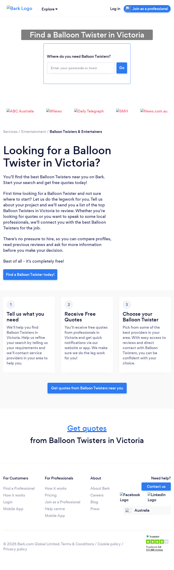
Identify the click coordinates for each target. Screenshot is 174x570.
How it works (14, 495)
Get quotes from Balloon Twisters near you (87, 388)
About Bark (100, 488)
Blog (94, 502)
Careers (97, 495)
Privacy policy (15, 549)
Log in (115, 8)
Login (8, 502)
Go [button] (121, 67)
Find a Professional (19, 488)
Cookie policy (109, 544)
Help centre (55, 508)
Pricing (51, 495)
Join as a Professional (62, 502)
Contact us (156, 486)
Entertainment (33, 131)
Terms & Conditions (77, 544)
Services (10, 131)
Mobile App (13, 508)
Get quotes (87, 428)
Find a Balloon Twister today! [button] (30, 274)
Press (95, 508)
